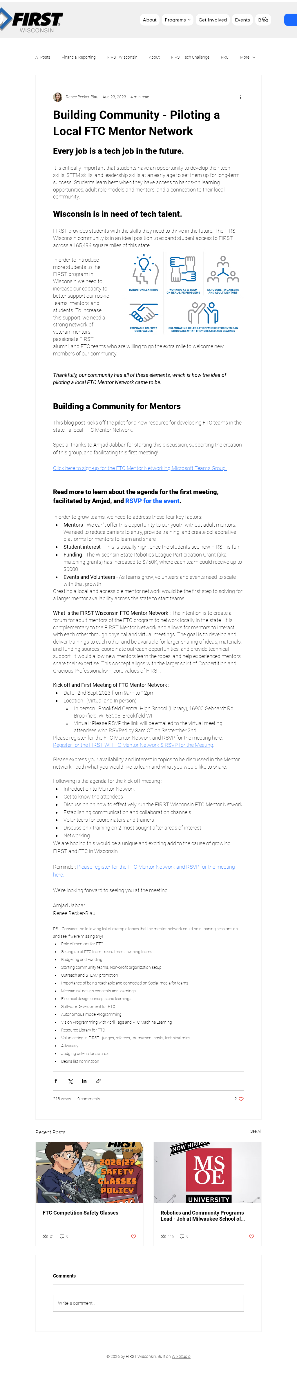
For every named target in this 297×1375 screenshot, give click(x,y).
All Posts (42, 57)
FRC (225, 57)
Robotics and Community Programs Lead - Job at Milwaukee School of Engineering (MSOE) (202, 1216)
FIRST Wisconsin (122, 57)
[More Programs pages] (189, 19)
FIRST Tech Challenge (190, 57)
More (244, 57)
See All (256, 1131)
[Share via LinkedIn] (84, 1081)
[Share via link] (98, 1081)
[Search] (265, 19)
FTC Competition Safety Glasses (80, 1213)
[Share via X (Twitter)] (70, 1081)
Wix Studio (181, 1356)
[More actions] (240, 97)
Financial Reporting (79, 57)
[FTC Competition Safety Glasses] (89, 1172)
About (154, 57)
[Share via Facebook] (56, 1081)
